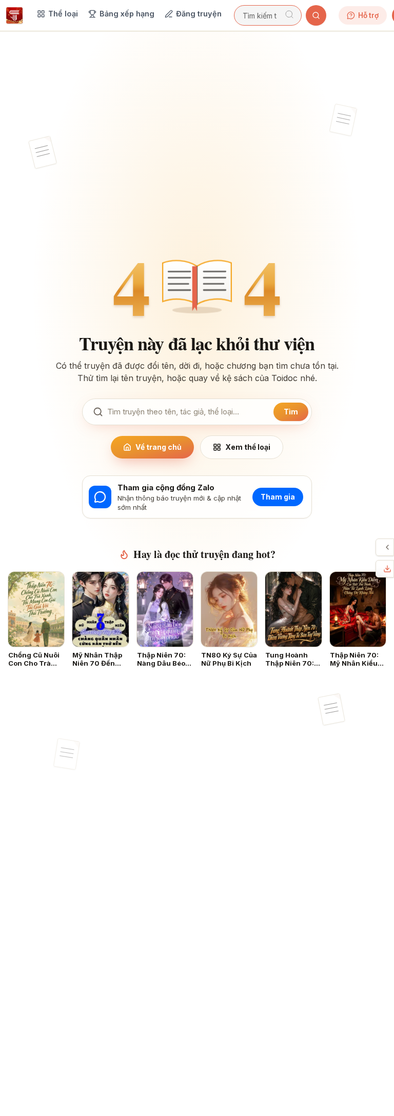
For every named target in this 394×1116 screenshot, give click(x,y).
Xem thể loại (247, 447)
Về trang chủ (158, 447)
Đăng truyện (199, 13)
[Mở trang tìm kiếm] (316, 15)
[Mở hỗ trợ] (387, 547)
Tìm (291, 411)
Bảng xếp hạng (127, 13)
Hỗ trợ (368, 15)
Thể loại (63, 13)
